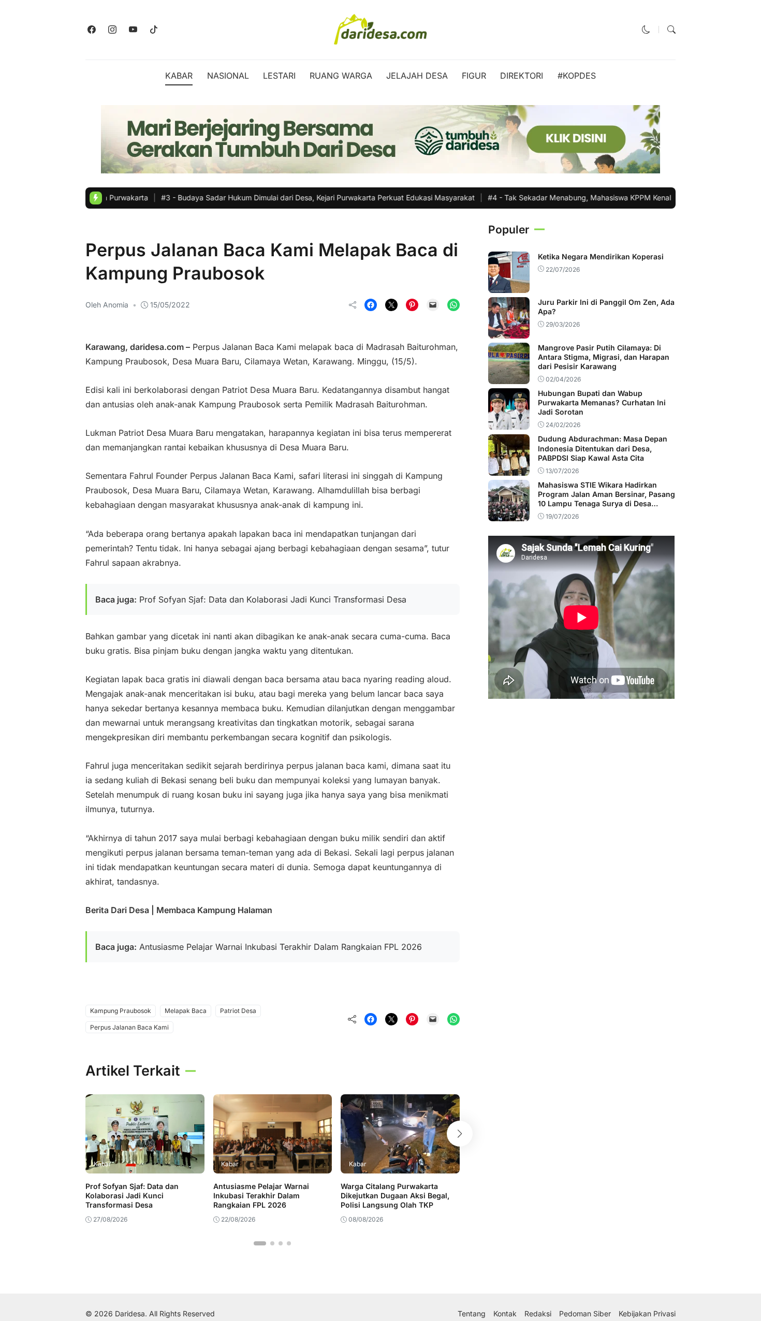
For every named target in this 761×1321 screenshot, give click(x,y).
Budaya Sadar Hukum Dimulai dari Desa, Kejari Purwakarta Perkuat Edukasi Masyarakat (275, 197)
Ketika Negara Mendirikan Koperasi (601, 256)
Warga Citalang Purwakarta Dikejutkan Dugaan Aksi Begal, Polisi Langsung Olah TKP (395, 1195)
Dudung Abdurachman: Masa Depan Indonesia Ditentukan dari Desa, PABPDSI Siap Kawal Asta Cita (602, 448)
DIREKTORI (521, 75)
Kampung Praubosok (120, 1011)
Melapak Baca (186, 1011)
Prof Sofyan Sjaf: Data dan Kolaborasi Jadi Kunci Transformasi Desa (272, 599)
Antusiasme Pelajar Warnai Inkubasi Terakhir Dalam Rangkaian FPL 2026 (280, 947)
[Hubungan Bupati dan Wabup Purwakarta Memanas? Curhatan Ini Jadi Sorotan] (509, 422)
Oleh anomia (106, 304)
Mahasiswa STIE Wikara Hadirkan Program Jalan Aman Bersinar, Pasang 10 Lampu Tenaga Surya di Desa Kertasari (606, 498)
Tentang (472, 1314)
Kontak (505, 1314)
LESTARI (279, 75)
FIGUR (474, 75)
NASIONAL (228, 75)
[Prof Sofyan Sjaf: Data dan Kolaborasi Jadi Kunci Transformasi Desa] (144, 1166)
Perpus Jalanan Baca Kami (129, 1027)
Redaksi (537, 1314)
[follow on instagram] (112, 29)
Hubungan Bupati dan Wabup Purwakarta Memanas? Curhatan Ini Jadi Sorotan (602, 402)
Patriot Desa (238, 1011)
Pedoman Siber (585, 1314)
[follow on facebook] (91, 29)
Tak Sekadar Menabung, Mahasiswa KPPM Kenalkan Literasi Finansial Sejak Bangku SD (601, 197)
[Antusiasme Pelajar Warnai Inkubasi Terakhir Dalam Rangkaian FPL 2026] (272, 1166)
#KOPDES (577, 75)
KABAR (179, 75)
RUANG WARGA (341, 75)
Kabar (100, 228)
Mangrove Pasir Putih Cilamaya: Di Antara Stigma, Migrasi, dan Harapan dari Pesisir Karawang (603, 356)
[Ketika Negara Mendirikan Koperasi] (509, 286)
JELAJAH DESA (417, 75)
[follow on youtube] (133, 29)
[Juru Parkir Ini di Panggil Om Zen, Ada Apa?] (509, 331)
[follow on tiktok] (154, 29)
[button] (646, 29)
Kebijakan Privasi (647, 1314)
